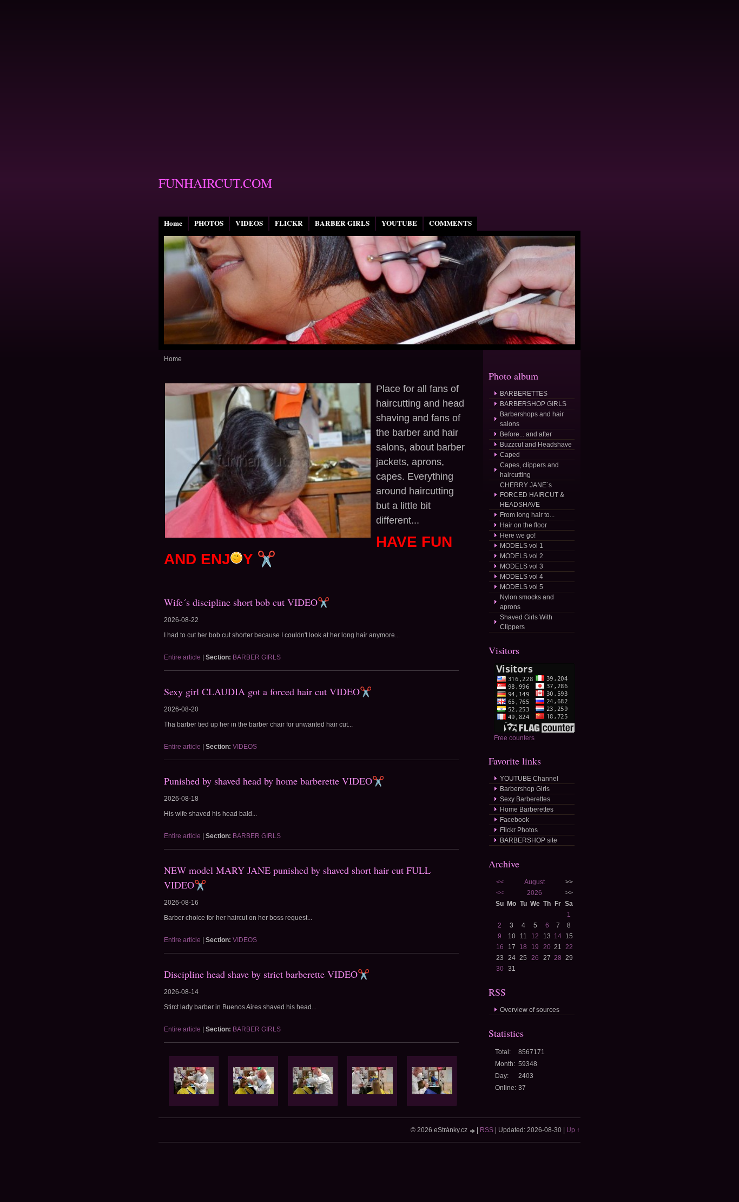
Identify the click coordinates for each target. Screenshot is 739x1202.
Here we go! (518, 535)
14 (558, 936)
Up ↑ (573, 1130)
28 (558, 958)
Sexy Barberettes (525, 799)
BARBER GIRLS (342, 223)
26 (535, 958)
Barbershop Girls (525, 789)
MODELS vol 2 (521, 556)
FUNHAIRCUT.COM (215, 183)
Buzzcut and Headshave (536, 444)
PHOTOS (208, 223)
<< (500, 882)
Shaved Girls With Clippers (526, 622)
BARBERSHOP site (528, 840)
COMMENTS (450, 223)
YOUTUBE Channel (529, 778)
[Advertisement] (369, 76)
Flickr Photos (519, 830)
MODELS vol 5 (521, 587)
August (534, 882)
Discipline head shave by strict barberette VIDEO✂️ (267, 974)
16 (500, 947)
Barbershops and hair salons (532, 419)
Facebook (514, 820)
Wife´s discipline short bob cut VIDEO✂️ (246, 602)
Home (173, 223)
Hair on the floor (523, 525)
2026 (534, 893)
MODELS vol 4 (521, 576)
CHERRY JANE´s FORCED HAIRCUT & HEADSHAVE (532, 494)
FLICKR (289, 223)
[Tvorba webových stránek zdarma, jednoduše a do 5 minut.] (473, 1130)
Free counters (514, 738)
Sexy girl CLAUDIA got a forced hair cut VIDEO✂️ (268, 691)
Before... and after (526, 434)
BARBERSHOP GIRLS (533, 404)
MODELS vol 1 (521, 546)
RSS (486, 1130)
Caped (510, 455)
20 (547, 947)
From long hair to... (527, 515)
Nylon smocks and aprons (527, 602)
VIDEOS (249, 223)
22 (569, 947)
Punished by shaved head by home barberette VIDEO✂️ (274, 780)
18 (523, 947)
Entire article (182, 657)
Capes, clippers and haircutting (529, 470)
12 (535, 936)
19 (535, 947)
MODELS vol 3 (521, 566)
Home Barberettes (526, 809)
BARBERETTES (523, 393)
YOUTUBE (399, 223)
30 (500, 968)
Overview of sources (529, 1010)
